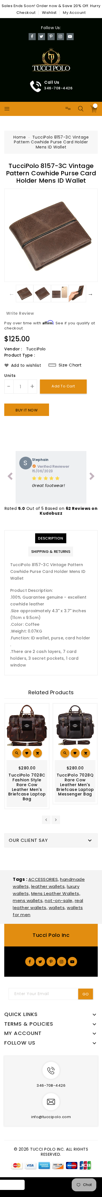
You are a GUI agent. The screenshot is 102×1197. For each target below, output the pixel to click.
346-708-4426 (51, 1085)
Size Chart (70, 365)
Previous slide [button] (11, 293)
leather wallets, (48, 886)
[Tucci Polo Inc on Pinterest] (51, 961)
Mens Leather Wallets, (55, 893)
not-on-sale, (59, 900)
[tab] (50, 538)
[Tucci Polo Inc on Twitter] (40, 961)
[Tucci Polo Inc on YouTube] (72, 961)
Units (10, 375)
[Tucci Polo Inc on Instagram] (61, 961)
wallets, (57, 908)
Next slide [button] (90, 293)
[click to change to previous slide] (10, 477)
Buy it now (27, 410)
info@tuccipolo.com (51, 1117)
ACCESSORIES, (43, 879)
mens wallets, (28, 900)
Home (19, 137)
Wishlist (49, 12)
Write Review (20, 313)
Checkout (25, 12)
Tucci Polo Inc (51, 935)
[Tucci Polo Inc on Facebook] (30, 961)
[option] (51, 235)
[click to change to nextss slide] (92, 477)
